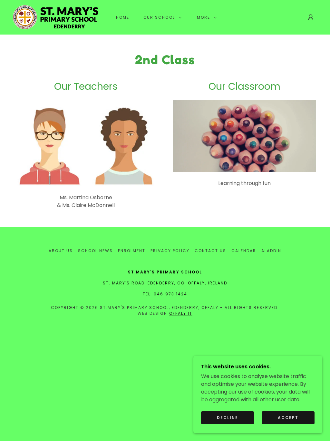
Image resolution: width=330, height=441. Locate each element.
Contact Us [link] (210, 250)
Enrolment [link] (131, 250)
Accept (288, 417)
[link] (55, 17)
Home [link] (122, 17)
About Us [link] (61, 250)
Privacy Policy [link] (169, 250)
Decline (227, 417)
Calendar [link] (243, 250)
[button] (161, 17)
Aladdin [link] (271, 250)
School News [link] (95, 250)
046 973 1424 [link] (170, 294)
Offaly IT (180, 313)
